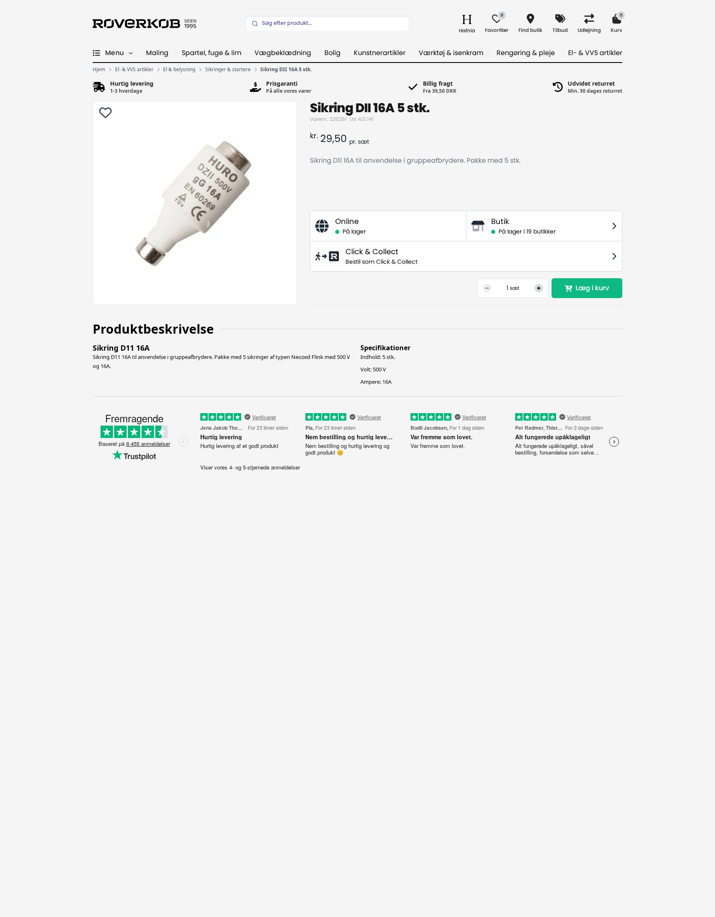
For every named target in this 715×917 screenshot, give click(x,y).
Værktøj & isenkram (451, 53)
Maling (157, 53)
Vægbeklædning (282, 53)
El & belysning (179, 69)
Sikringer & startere (228, 69)
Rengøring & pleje (526, 53)
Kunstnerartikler (379, 53)
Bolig (332, 53)
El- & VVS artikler (595, 53)
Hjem (99, 69)
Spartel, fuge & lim (211, 53)
